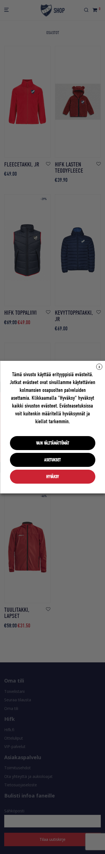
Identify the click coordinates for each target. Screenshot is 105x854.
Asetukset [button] (52, 459)
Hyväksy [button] (52, 476)
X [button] (99, 367)
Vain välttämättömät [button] (52, 443)
